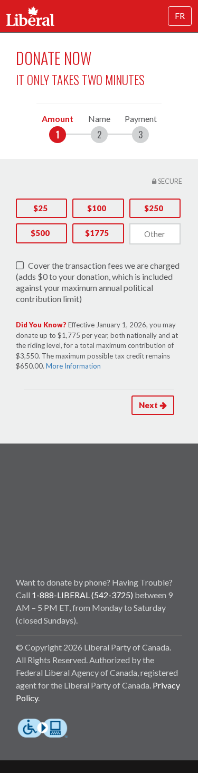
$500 (40, 233)
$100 (96, 208)
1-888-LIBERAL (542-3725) (82, 595)
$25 (40, 208)
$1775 (97, 233)
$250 (153, 208)
